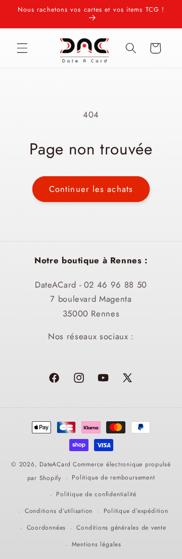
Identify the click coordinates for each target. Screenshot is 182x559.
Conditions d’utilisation (59, 510)
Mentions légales (96, 544)
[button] (22, 48)
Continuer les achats (91, 189)
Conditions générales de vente (121, 527)
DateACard (55, 464)
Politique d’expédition (136, 510)
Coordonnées (46, 527)
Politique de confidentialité (96, 494)
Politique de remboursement (113, 477)
